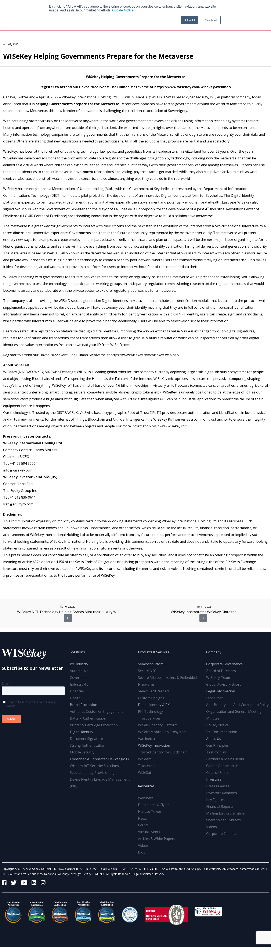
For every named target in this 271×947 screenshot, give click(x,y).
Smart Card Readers (154, 691)
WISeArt (144, 759)
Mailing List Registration (225, 813)
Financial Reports (220, 806)
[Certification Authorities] (129, 912)
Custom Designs (151, 698)
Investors (213, 779)
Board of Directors (221, 670)
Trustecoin (146, 765)
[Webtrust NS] (106, 912)
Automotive (79, 670)
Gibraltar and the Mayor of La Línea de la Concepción (113, 209)
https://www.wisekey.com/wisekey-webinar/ (145, 355)
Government (80, 677)
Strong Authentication (87, 745)
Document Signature (86, 738)
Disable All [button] (211, 20)
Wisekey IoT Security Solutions (94, 765)
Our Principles (217, 745)
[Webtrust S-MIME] (83, 912)
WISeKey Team (218, 677)
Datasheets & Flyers (154, 804)
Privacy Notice (217, 725)
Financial (77, 691)
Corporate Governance (224, 664)
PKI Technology (150, 711)
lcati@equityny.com (18, 504)
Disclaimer (214, 698)
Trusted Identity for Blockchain (162, 752)
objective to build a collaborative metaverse (178, 215)
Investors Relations (221, 793)
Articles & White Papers (156, 838)
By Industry (79, 664)
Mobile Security (82, 752)
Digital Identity (81, 731)
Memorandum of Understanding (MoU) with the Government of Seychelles (111, 188)
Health (75, 698)
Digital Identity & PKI (154, 704)
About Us (213, 738)
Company (213, 652)
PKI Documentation (221, 731)
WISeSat (144, 772)
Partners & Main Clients (225, 759)
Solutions (77, 652)
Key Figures (215, 799)
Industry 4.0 (79, 684)
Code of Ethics (217, 772)
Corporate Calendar (222, 833)
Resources (146, 786)
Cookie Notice (123, 10)
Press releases (217, 786)
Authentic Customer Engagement (96, 711)
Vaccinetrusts (148, 738)
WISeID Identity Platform (157, 725)
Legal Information (220, 691)
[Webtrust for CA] (13, 912)
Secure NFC (147, 670)
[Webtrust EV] (59, 912)
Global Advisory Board (223, 684)
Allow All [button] (190, 20)
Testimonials (216, 752)
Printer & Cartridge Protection (94, 725)
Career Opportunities (223, 765)
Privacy (159, 874)
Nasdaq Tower (149, 811)
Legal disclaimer (143, 874)
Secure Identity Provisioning (92, 772)
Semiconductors (150, 664)
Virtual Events (149, 832)
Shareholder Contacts (223, 820)
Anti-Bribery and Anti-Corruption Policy (237, 704)
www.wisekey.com (174, 426)
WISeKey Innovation (154, 745)
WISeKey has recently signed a (27, 188)
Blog (141, 852)
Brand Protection (83, 704)
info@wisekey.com (17, 470)
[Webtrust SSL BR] (36, 912)
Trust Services (149, 718)
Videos (143, 845)
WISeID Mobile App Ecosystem (162, 731)
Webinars (145, 798)
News (142, 818)
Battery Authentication (88, 718)
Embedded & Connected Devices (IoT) (99, 759)
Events (143, 825)
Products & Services (153, 652)
